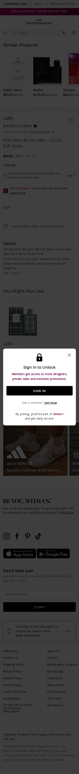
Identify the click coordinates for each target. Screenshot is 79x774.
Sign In (39, 391)
